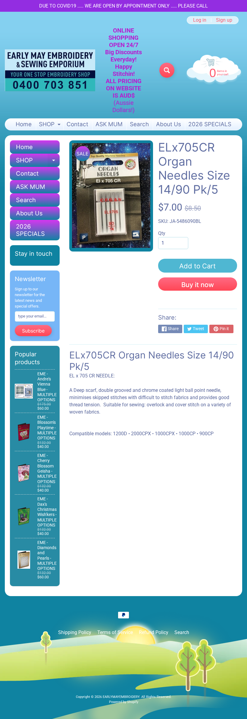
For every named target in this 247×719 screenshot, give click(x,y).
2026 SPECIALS (209, 124)
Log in (199, 20)
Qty (161, 233)
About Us (168, 124)
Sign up (224, 20)
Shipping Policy (74, 632)
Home (24, 124)
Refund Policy (153, 632)
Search (139, 124)
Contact (77, 124)
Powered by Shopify (123, 702)
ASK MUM (109, 124)
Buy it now (197, 285)
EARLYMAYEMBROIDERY (121, 697)
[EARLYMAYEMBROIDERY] (50, 70)
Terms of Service (115, 632)
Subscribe (33, 331)
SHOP (50, 125)
